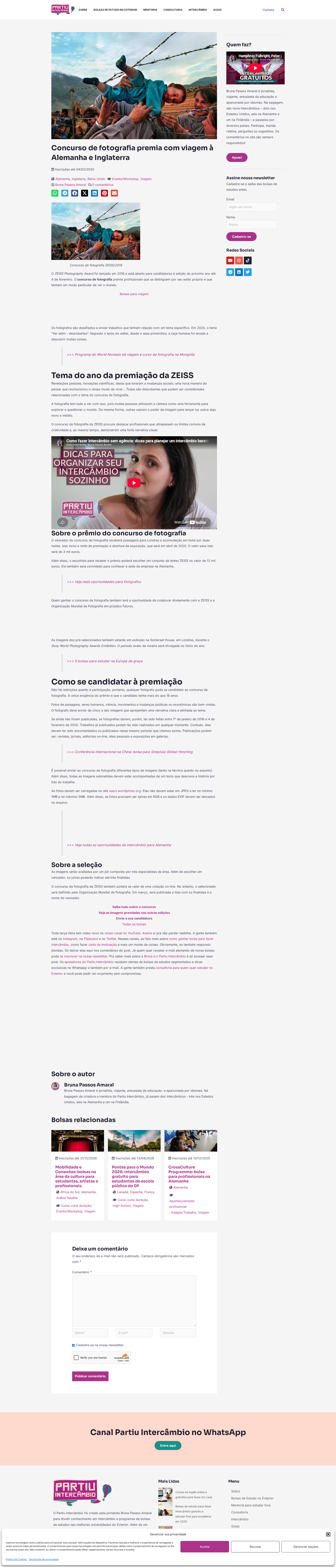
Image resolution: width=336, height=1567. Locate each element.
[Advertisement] (134, 312)
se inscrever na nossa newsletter (83, 956)
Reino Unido (96, 179)
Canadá (122, 1192)
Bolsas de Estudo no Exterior (115, 9)
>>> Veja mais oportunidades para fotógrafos (104, 582)
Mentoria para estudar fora (250, 1505)
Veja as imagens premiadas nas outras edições (134, 913)
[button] (328, 1534)
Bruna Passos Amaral (70, 185)
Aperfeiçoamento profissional (182, 1204)
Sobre (83, 9)
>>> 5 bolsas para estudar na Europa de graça (105, 661)
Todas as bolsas (134, 924)
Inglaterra (79, 179)
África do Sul (69, 1192)
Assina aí (148, 933)
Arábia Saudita (67, 1198)
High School (122, 1206)
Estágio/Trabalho (183, 1212)
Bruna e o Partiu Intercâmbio (165, 956)
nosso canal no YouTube (122, 933)
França (149, 1192)
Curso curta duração (76, 1206)
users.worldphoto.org (125, 791)
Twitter (111, 939)
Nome (230, 217)
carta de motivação (102, 944)
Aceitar (205, 1547)
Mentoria (150, 9)
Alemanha (62, 179)
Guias (217, 9)
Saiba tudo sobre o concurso (134, 907)
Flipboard (91, 939)
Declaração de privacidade (44, 1559)
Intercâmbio (198, 9)
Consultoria (173, 9)
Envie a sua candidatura (134, 918)
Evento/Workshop (125, 179)
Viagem (145, 179)
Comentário (82, 1272)
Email (230, 199)
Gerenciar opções (305, 1547)
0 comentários (102, 185)
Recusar (255, 1547)
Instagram (70, 939)
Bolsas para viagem (134, 294)
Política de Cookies (16, 1559)
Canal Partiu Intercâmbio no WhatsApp (168, 1432)
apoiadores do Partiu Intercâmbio (89, 962)
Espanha (136, 1192)
